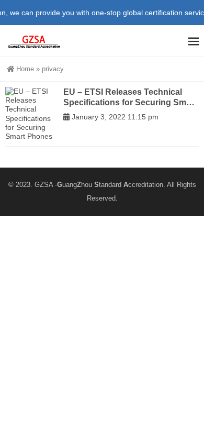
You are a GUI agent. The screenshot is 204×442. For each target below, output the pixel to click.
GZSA (44, 185)
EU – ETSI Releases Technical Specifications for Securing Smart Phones (130, 97)
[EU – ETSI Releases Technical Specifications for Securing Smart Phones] (31, 114)
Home (25, 69)
